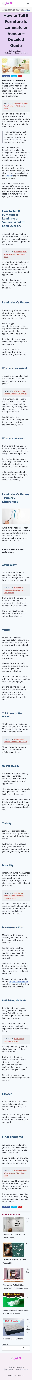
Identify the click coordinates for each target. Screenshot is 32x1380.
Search (5, 1344)
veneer (9, 176)
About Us (11, 1367)
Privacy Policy (8, 1369)
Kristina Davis (16, 51)
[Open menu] (28, 3)
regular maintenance (18, 981)
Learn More (27, 10)
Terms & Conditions (21, 1369)
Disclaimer (20, 1367)
